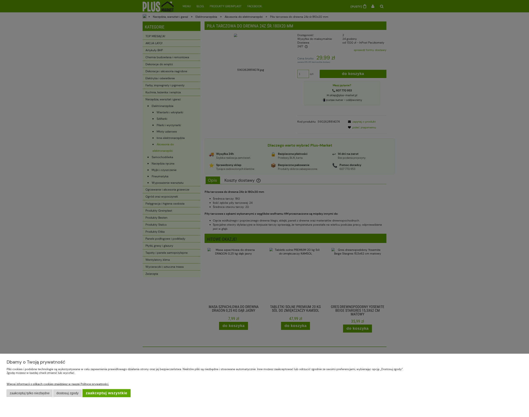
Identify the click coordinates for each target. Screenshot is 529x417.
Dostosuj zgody (67, 393)
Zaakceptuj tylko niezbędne (30, 393)
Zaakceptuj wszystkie (106, 393)
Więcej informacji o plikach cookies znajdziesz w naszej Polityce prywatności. (58, 384)
